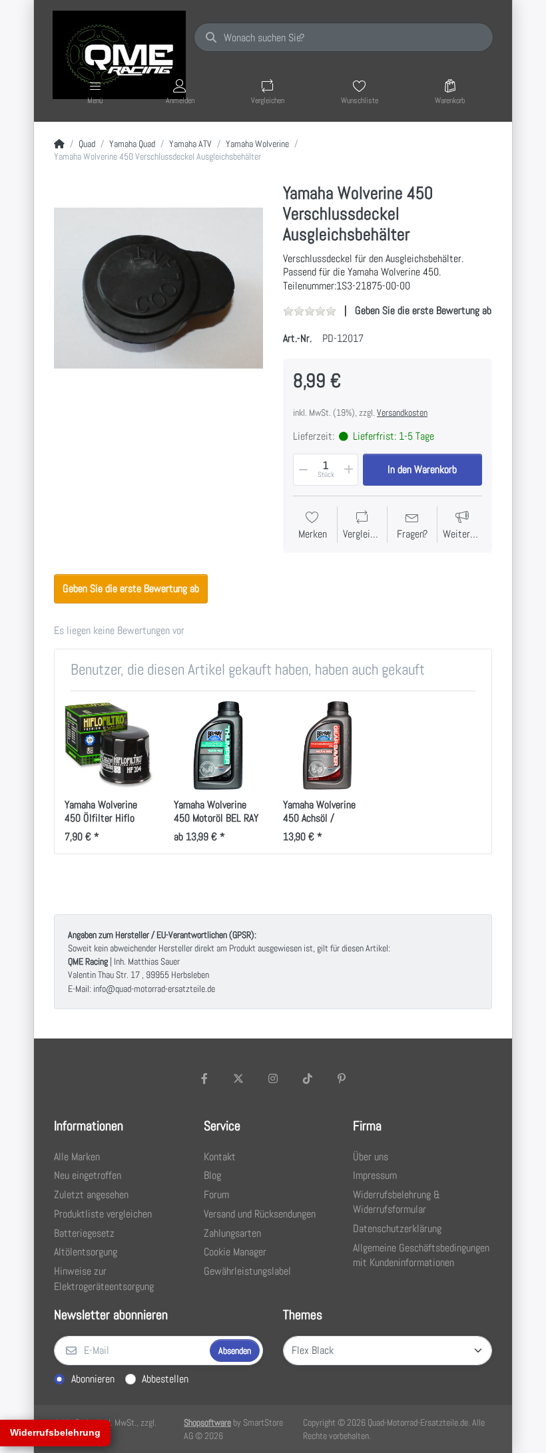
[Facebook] (204, 1078)
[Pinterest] (341, 1078)
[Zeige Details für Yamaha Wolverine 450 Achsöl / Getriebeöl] (327, 745)
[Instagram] (273, 1078)
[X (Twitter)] (239, 1078)
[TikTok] (307, 1078)
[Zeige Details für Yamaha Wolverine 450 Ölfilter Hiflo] (109, 745)
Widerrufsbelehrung (55, 1432)
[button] (302, 470)
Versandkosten (402, 412)
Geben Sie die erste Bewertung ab (423, 310)
